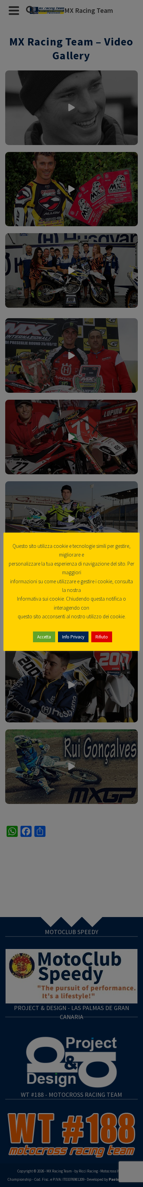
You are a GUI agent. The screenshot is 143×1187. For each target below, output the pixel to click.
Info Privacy (73, 637)
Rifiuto (101, 637)
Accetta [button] (44, 637)
